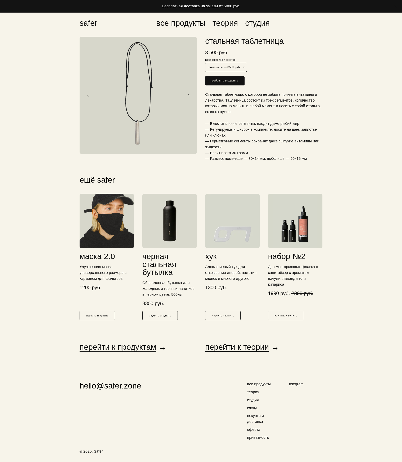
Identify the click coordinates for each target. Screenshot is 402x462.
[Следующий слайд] (188, 95)
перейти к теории (237, 347)
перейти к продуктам (118, 347)
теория (225, 23)
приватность (258, 437)
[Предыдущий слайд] (88, 95)
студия (257, 23)
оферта (253, 429)
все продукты (180, 23)
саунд (252, 408)
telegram (296, 384)
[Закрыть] (395, 6)
